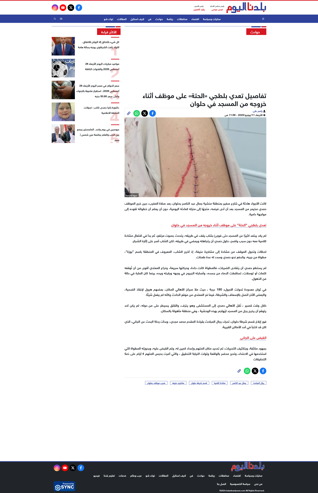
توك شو (108, 18)
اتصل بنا (221, 483)
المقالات (122, 18)
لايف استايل (137, 18)
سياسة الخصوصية (240, 483)
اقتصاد (195, 18)
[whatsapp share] (136, 113)
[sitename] (247, 466)
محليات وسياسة (212, 18)
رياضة (170, 18)
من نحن (258, 483)
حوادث (159, 18)
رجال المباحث (258, 383)
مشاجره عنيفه (178, 383)
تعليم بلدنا (109, 475)
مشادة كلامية (219, 383)
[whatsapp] (128, 113)
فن (149, 18)
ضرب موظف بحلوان (156, 383)
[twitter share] (144, 113)
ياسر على (258, 110)
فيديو (96, 475)
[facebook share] (152, 113)
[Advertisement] (195, 62)
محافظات (182, 18)
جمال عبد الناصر (239, 383)
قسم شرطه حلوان (199, 383)
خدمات (122, 475)
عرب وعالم (136, 475)
